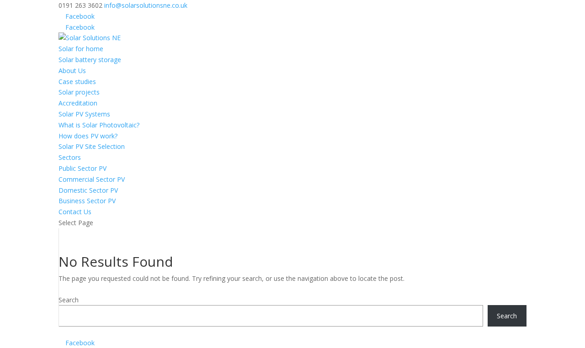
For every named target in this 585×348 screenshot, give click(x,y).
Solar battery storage (89, 59)
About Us (72, 70)
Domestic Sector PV (88, 190)
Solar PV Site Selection (91, 146)
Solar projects (79, 92)
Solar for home (80, 48)
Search (68, 299)
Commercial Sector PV (91, 179)
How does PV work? (87, 136)
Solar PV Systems (84, 114)
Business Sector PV (87, 200)
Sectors (69, 157)
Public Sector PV (82, 168)
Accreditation (77, 103)
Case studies (77, 81)
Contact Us (74, 211)
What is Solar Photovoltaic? (98, 125)
